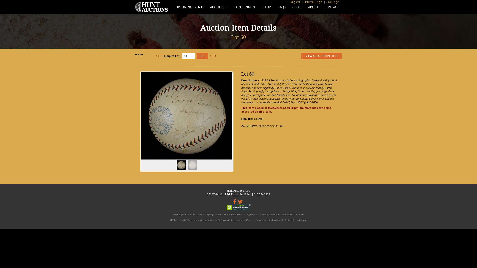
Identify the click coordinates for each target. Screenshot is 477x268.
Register (295, 2)
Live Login (333, 2)
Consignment (245, 7)
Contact (332, 7)
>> (215, 56)
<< (157, 56)
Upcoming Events (190, 7)
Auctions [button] (218, 7)
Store (267, 7)
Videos (297, 7)
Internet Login (313, 2)
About (313, 7)
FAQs (282, 7)
